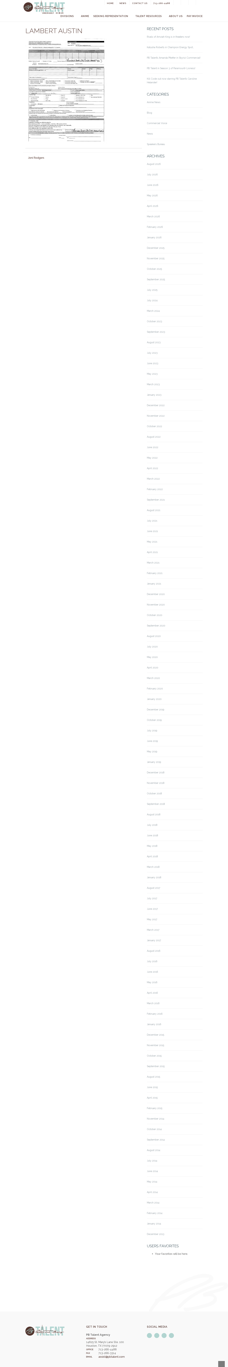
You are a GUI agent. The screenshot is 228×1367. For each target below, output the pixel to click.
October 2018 (154, 793)
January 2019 (154, 762)
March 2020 (153, 678)
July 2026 (152, 174)
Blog (149, 112)
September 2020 (156, 625)
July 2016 (152, 961)
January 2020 (154, 699)
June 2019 (152, 741)
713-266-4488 (161, 3)
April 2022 (152, 468)
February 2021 (154, 573)
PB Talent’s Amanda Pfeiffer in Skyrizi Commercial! (173, 57)
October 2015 (154, 1055)
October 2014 (154, 1129)
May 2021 (152, 541)
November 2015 (155, 1045)
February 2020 (155, 688)
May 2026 (152, 195)
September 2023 (156, 332)
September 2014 (156, 1139)
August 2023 (154, 342)
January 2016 (154, 1024)
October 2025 (154, 269)
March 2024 (153, 311)
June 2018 (152, 835)
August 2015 (153, 1076)
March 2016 (153, 1003)
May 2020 (152, 657)
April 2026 (152, 206)
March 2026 (153, 216)
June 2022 (152, 447)
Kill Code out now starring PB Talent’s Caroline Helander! (172, 80)
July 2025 (152, 290)
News (123, 3)
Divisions (67, 16)
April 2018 (152, 856)
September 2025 (156, 279)
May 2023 (152, 374)
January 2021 (154, 583)
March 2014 (153, 1202)
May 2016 (152, 982)
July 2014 (152, 1160)
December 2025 (155, 248)
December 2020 (156, 594)
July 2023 (152, 353)
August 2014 (153, 1150)
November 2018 (155, 783)
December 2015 (155, 1034)
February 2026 (155, 227)
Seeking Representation (110, 16)
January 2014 (154, 1223)
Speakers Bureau (156, 144)
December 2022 (156, 405)
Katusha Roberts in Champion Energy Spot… (170, 47)
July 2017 (152, 898)
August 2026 (154, 164)
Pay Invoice (195, 16)
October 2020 (154, 615)
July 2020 (152, 646)
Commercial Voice (157, 123)
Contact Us (140, 3)
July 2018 (152, 825)
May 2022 (152, 457)
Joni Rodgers (36, 157)
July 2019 (152, 730)
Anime (85, 16)
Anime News (153, 102)
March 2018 (153, 867)
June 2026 (152, 185)
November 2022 (156, 415)
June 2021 (152, 531)
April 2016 (152, 992)
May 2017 (152, 919)
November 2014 (155, 1118)
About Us (176, 16)
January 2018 (154, 877)
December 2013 (155, 1234)
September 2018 (156, 804)
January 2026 (154, 237)
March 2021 (153, 562)
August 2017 (153, 888)
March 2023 (153, 384)
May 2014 (152, 1181)
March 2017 (153, 930)
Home (110, 3)
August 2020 (154, 636)
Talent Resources (148, 16)
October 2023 (154, 321)
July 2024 (152, 300)
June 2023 (152, 363)
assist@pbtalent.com (111, 1356)
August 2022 (154, 436)
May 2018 (152, 846)
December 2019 (155, 709)
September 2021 (156, 499)
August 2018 (153, 814)
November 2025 (155, 258)
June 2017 (152, 909)
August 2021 (153, 510)
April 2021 (152, 552)
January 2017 (154, 940)
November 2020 (156, 604)
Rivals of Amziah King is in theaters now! (168, 36)
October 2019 (154, 720)
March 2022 (153, 478)
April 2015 (152, 1097)
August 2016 (153, 951)
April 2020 (152, 667)
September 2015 (156, 1066)
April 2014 (152, 1192)
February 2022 (155, 489)
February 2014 (154, 1213)
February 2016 (155, 1013)
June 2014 (152, 1171)
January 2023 (154, 394)
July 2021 (152, 520)
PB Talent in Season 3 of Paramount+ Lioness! (171, 68)
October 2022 (154, 426)
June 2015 (152, 1087)
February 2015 (154, 1108)
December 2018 (155, 772)
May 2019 (152, 751)
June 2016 (152, 972)
